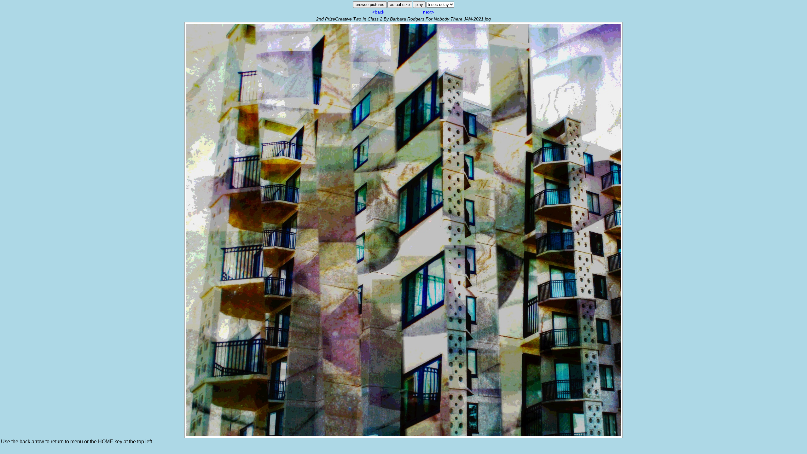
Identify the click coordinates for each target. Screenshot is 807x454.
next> (428, 12)
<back (378, 12)
